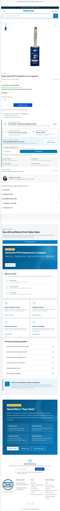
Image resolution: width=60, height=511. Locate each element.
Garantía (47, 498)
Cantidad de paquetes (6, 97)
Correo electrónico (22, 179)
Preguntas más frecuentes (37, 485)
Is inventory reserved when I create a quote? (15, 362)
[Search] (55, 16)
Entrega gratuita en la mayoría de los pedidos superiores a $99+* (30, 1)
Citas (46, 483)
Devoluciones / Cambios (51, 494)
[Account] (52, 11)
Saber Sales (26, 509)
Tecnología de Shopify (34, 509)
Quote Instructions (22, 264)
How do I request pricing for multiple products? (16, 357)
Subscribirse (40, 469)
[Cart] (55, 11)
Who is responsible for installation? (13, 373)
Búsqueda (33, 483)
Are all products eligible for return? (13, 368)
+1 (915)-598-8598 (30, 179)
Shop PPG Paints (10, 264)
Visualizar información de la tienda (12, 117)
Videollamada (12, 179)
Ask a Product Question (30, 241)
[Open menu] (4, 11)
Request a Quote (13, 448)
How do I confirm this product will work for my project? (17, 346)
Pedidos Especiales (50, 496)
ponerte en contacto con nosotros (16, 171)
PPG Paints (3, 73)
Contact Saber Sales (39, 448)
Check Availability (38, 151)
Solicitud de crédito (50, 486)
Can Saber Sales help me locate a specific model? (16, 351)
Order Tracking (34, 488)
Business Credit (25, 448)
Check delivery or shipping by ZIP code (10, 147)
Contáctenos (34, 486)
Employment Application (37, 494)
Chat (16, 179)
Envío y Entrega (49, 492)
